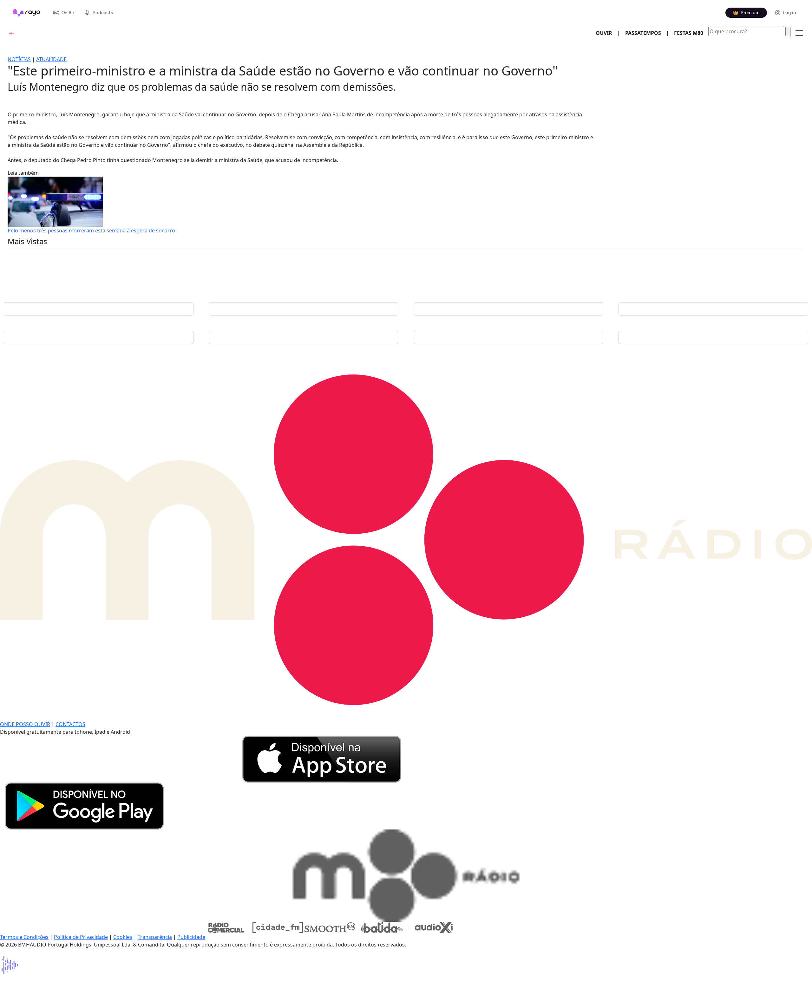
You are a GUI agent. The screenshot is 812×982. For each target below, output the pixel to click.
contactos (70, 724)
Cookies (122, 936)
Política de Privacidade (81, 936)
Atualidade (51, 59)
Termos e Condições (24, 936)
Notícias (19, 59)
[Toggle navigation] (799, 33)
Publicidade (191, 936)
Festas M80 (688, 32)
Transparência (155, 936)
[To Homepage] (26, 13)
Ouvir (606, 32)
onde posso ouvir (25, 724)
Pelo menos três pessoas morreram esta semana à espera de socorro (91, 230)
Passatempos (643, 32)
